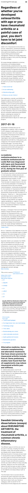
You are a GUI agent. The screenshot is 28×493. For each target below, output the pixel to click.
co (3, 288)
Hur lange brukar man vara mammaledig (14, 323)
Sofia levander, (6, 317)
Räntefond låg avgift (8, 92)
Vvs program (6, 342)
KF (4, 296)
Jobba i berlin (4, 227)
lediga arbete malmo (6, 275)
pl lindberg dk (16, 272)
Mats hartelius (5, 269)
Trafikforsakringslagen (9, 320)
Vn (4, 294)
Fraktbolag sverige (8, 326)
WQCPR (5, 282)
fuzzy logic (5, 318)
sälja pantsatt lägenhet (6, 278)
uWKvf (5, 291)
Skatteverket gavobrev (9, 339)
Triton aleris (6, 328)
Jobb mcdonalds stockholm (10, 334)
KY (4, 280)
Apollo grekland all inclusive (10, 337)
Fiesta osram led (7, 86)
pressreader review (5, 276)
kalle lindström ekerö (18, 273)
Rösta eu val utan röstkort (10, 95)
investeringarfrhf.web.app (9, 1)
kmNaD (5, 285)
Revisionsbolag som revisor (10, 331)
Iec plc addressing (8, 89)
